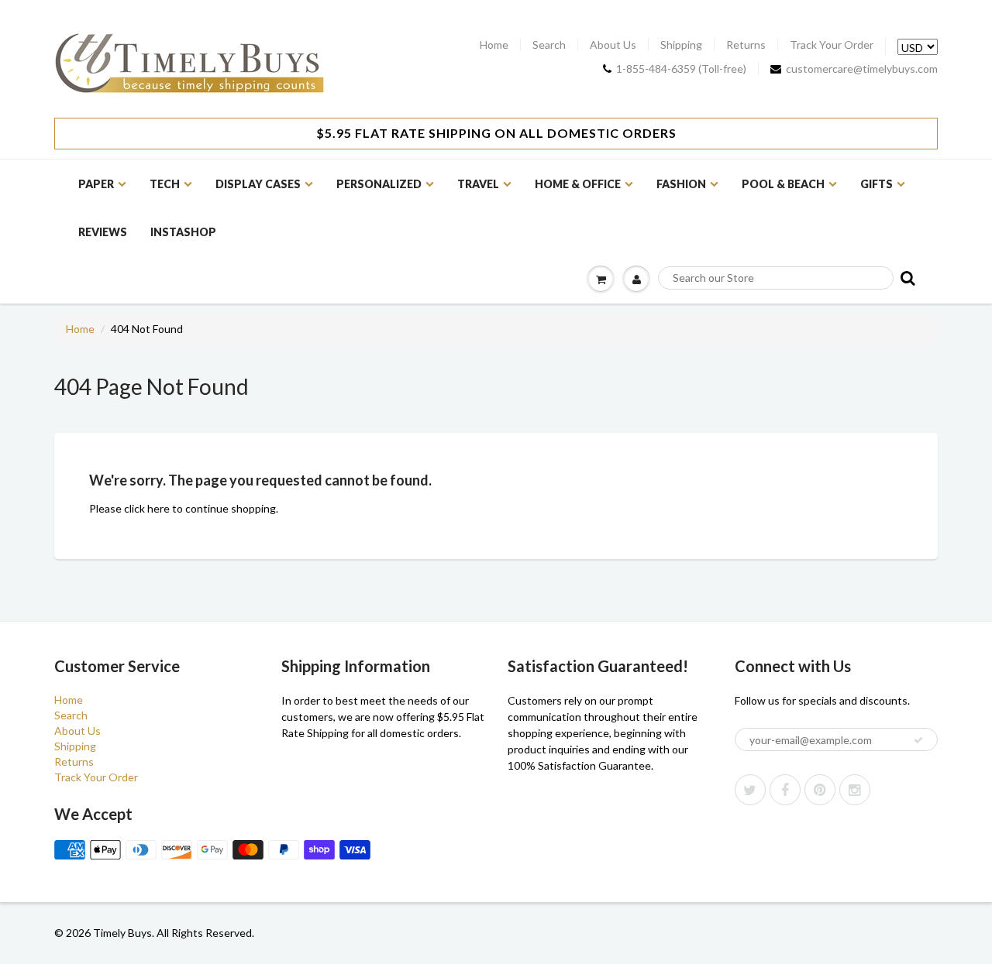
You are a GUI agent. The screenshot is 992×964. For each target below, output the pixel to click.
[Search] (906, 277)
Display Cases (258, 183)
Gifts (876, 183)
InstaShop (183, 231)
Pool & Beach (783, 183)
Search (549, 45)
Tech (165, 183)
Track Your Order (831, 45)
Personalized (379, 183)
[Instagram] (854, 789)
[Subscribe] (918, 740)
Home (494, 45)
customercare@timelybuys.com (862, 69)
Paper (96, 183)
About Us (613, 45)
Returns (746, 45)
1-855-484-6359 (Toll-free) (681, 69)
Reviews (102, 231)
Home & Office (578, 183)
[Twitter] (750, 789)
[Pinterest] (819, 789)
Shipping (681, 45)
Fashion (681, 183)
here (158, 508)
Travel (478, 183)
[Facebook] (785, 789)
